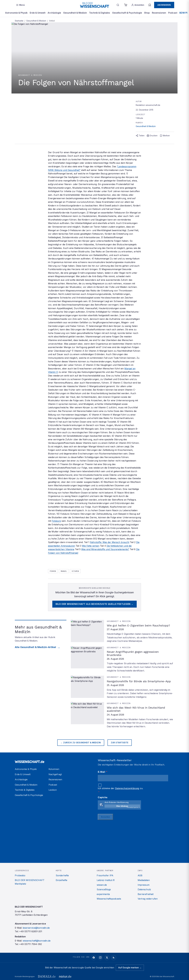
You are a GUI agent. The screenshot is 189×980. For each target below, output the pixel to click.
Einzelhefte (61, 880)
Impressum (143, 884)
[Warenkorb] (125, 5)
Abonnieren (164, 5)
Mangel (64, 571)
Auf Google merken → (130, 967)
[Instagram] (100, 957)
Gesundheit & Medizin (75, 12)
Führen (53, 571)
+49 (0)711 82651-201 (30, 931)
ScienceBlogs (104, 889)
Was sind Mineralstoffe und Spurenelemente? (105, 549)
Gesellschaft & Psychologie (127, 12)
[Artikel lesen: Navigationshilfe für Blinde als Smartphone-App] (122, 687)
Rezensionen (159, 12)
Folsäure (56, 520)
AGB (140, 875)
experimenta (103, 894)
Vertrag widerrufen (148, 898)
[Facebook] (93, 957)
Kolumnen (54, 769)
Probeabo (20, 875)
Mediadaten (144, 880)
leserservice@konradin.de (36, 927)
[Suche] (118, 5)
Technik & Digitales (99, 12)
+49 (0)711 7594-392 (30, 944)
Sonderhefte (62, 875)
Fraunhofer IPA (105, 875)
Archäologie (54, 12)
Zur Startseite (119, 742)
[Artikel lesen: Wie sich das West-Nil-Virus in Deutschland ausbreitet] (122, 715)
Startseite (19, 21)
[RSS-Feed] (113, 957)
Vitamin (75, 571)
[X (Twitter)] (106, 957)
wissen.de (102, 884)
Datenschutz (144, 889)
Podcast (172, 12)
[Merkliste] (149, 5)
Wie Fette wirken (90, 545)
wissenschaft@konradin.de (37, 940)
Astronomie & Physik (16, 12)
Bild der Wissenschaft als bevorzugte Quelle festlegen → (94, 604)
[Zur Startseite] (94, 5)
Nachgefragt (55, 774)
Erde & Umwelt (37, 12)
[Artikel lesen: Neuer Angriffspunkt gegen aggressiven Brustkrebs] (122, 659)
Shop (147, 12)
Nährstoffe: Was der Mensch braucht (109, 542)
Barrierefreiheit (145, 894)
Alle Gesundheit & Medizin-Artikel (35, 647)
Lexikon (53, 789)
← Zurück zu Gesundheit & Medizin (81, 742)
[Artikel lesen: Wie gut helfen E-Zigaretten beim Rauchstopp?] (122, 631)
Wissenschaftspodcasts (109, 898)
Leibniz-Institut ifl (106, 880)
